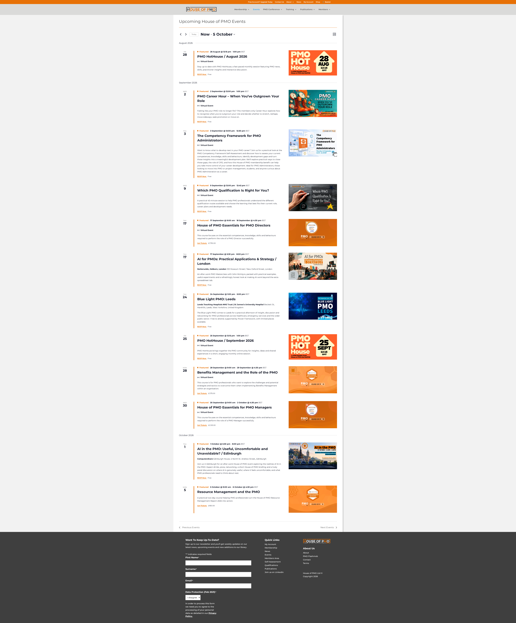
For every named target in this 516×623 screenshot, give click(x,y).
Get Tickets (202, 243)
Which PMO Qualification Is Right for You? (233, 190)
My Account (308, 2)
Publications (306, 9)
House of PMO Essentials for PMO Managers (234, 407)
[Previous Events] (180, 34)
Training (290, 9)
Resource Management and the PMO (228, 492)
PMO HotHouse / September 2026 (225, 341)
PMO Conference (271, 9)
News (299, 2)
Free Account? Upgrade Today (260, 2)
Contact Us (279, 2)
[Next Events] (185, 34)
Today (194, 34)
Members (323, 9)
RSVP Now (202, 74)
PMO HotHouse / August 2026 (222, 56)
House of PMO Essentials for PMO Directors (233, 225)
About (288, 2)
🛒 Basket (326, 2)
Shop (318, 2)
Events (256, 9)
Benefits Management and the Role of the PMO (237, 372)
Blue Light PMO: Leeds (216, 299)
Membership (240, 9)
